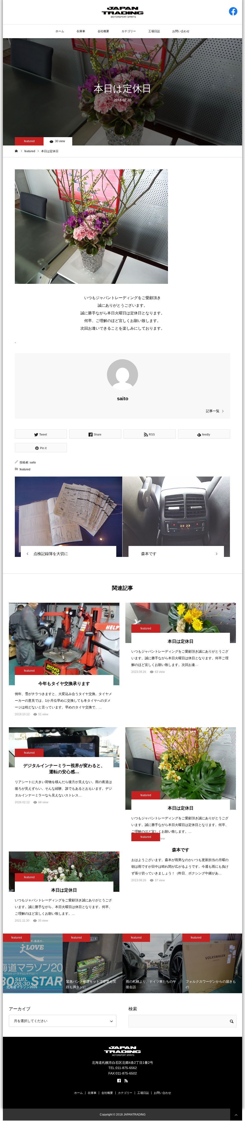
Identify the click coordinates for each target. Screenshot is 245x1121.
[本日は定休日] (68, 517)
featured (29, 141)
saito (122, 398)
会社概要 (103, 31)
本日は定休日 (181, 641)
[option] (43, 963)
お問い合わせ (180, 31)
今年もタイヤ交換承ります (64, 683)
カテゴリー (129, 31)
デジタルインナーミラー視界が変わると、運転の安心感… (64, 768)
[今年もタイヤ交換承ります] (64, 644)
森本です (180, 849)
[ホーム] (16, 151)
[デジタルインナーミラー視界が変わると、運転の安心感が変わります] (64, 747)
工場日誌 (154, 31)
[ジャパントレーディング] (123, 12)
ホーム (60, 31)
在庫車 (81, 31)
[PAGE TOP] (236, 1115)
